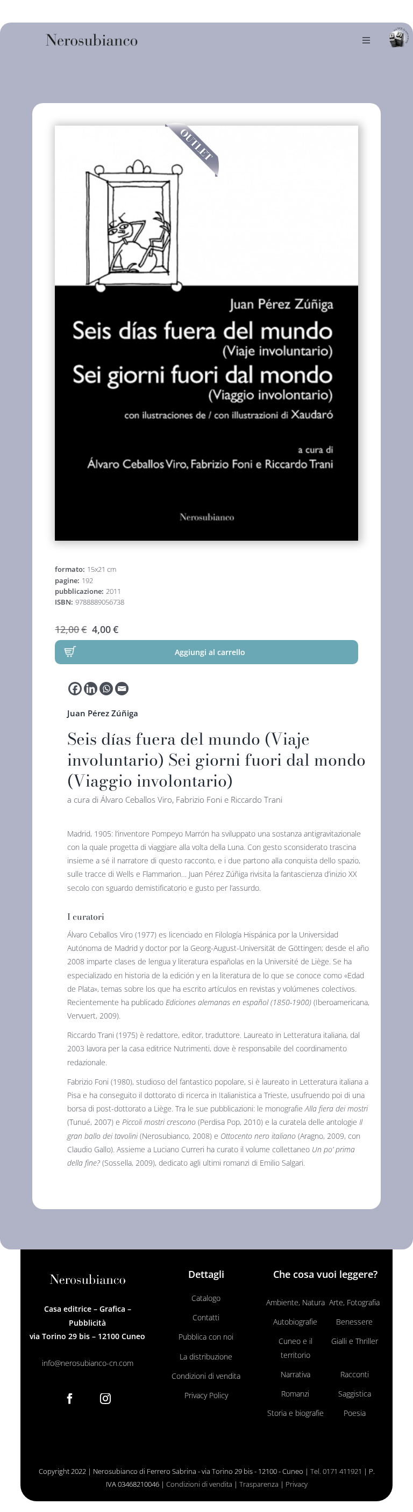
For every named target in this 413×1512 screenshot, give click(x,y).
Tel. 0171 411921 (336, 1471)
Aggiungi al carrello (210, 652)
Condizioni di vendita (199, 1484)
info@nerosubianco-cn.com (87, 1363)
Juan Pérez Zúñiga (102, 713)
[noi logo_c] (399, 37)
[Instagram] (105, 1398)
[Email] (122, 688)
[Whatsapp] (106, 688)
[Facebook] (75, 688)
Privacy (297, 1484)
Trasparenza (259, 1484)
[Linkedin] (90, 688)
